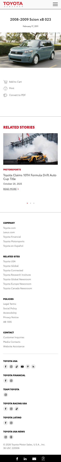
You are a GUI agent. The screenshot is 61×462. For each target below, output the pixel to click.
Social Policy (10, 308)
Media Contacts (11, 341)
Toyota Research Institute (17, 274)
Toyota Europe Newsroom (17, 283)
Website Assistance (13, 346)
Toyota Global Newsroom (17, 279)
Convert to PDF (17, 95)
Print (11, 88)
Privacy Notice (11, 317)
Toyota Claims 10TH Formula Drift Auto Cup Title (29, 177)
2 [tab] (30, 202)
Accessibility (10, 312)
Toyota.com (9, 227)
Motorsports (12, 169)
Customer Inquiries (13, 337)
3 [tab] (34, 202)
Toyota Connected (13, 270)
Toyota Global (11, 265)
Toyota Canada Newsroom (17, 288)
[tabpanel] (30, 163)
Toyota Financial (12, 236)
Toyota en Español (13, 245)
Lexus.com (9, 232)
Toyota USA (9, 261)
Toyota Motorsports (13, 241)
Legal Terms (9, 303)
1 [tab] (27, 202)
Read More (10, 188)
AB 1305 (7, 321)
